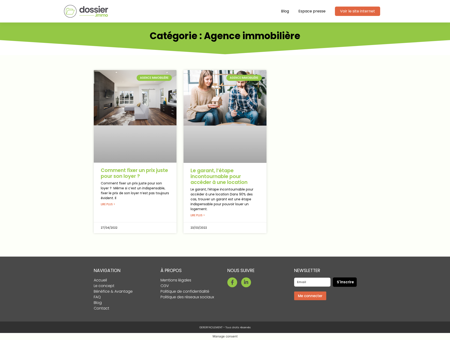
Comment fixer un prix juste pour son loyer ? (134, 173)
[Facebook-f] (232, 282)
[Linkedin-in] (246, 282)
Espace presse (312, 11)
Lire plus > (108, 204)
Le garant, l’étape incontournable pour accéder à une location (219, 176)
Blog (285, 11)
